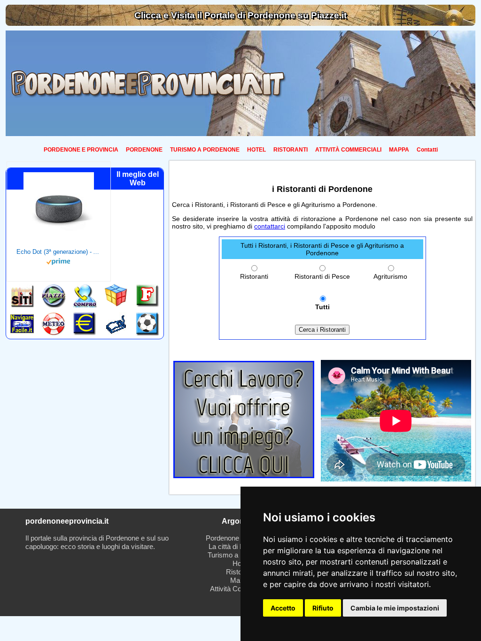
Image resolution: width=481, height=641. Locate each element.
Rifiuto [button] (323, 608)
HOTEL (256, 149)
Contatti (427, 149)
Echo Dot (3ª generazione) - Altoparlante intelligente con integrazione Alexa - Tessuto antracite (58, 251)
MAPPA (399, 149)
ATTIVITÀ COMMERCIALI (348, 149)
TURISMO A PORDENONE (205, 149)
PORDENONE (144, 149)
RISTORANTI (290, 149)
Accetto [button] (283, 608)
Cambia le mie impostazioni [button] (394, 608)
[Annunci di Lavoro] (243, 476)
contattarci (269, 226)
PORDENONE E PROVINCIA (81, 149)
